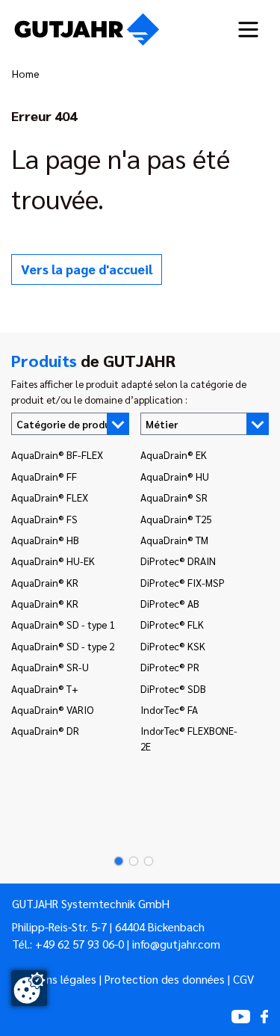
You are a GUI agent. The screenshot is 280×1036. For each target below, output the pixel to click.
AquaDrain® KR (44, 582)
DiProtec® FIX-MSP (182, 582)
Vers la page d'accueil (86, 268)
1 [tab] (114, 861)
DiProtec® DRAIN (178, 560)
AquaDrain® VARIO (52, 709)
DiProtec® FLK (172, 624)
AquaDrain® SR (174, 497)
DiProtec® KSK (172, 646)
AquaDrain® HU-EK (53, 560)
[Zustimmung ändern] (29, 988)
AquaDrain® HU (174, 476)
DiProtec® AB (169, 603)
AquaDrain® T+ (44, 688)
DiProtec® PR (169, 666)
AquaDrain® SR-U (50, 666)
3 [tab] (144, 861)
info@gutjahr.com (176, 944)
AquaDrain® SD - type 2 (62, 646)
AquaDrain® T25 (175, 518)
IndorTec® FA (169, 709)
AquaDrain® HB (45, 539)
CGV (243, 979)
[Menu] (248, 29)
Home (26, 73)
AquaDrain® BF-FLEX (57, 454)
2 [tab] (129, 861)
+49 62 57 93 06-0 (79, 944)
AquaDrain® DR (45, 730)
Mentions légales (54, 979)
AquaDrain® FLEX (49, 497)
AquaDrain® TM (174, 539)
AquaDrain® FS (44, 518)
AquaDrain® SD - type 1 (62, 624)
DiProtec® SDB (173, 688)
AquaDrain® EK (173, 454)
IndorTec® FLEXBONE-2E (188, 738)
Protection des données (165, 979)
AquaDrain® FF (44, 476)
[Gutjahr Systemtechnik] (87, 29)
